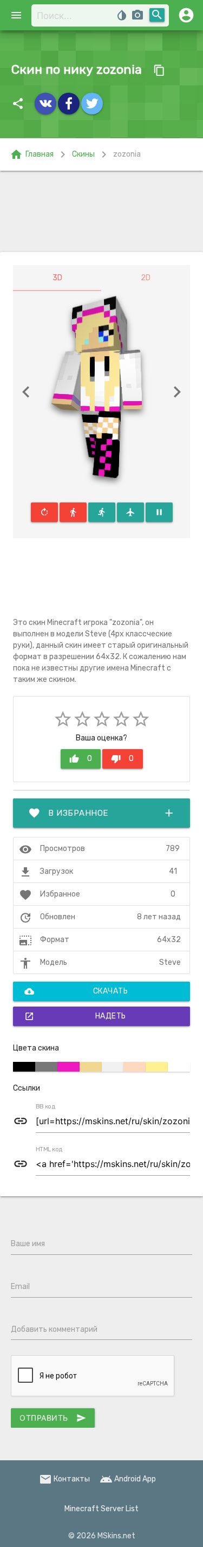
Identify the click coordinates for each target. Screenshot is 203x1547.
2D (145, 277)
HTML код (49, 1149)
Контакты (64, 1479)
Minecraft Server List (101, 1508)
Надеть (75, 1016)
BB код (45, 1107)
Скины (83, 154)
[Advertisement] (101, 211)
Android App (128, 1479)
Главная (32, 154)
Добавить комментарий (54, 1329)
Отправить (52, 1418)
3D (57, 277)
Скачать (76, 991)
